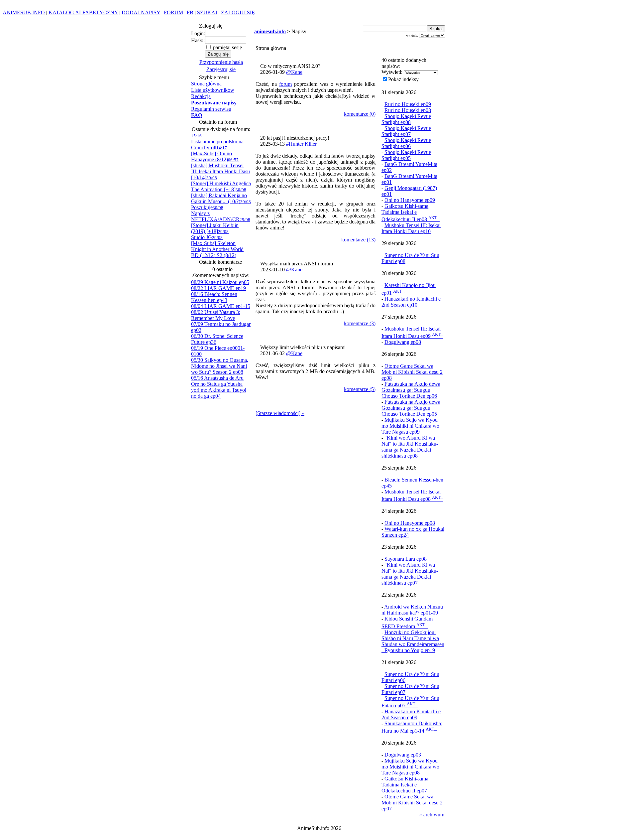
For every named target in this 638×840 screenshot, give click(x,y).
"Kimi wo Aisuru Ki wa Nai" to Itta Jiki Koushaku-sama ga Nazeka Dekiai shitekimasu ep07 (409, 574)
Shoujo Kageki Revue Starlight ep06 (406, 143)
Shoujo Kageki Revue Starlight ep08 (406, 119)
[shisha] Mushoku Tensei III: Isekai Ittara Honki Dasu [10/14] (220, 168)
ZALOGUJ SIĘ (238, 12)
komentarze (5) (359, 389)
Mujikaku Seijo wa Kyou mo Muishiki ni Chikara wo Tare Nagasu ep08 (410, 766)
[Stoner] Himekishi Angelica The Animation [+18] (221, 183)
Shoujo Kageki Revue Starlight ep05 (406, 155)
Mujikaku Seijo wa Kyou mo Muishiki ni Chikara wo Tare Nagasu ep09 (410, 426)
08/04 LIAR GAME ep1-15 (220, 306)
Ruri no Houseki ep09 (407, 104)
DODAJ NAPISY (141, 12)
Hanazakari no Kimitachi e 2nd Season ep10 (411, 302)
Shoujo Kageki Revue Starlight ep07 (406, 131)
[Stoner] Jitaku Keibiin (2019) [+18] (220, 225)
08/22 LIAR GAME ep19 (218, 288)
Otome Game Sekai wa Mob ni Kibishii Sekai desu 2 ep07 (412, 802)
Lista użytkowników (212, 90)
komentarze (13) (358, 239)
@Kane (294, 72)
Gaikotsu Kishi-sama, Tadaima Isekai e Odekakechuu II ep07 (405, 784)
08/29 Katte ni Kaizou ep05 (220, 282)
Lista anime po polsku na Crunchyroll (217, 141)
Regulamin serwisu (211, 109)
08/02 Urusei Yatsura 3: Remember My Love (215, 315)
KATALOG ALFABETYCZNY (83, 12)
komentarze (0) (359, 114)
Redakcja (201, 96)
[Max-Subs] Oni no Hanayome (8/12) (211, 153)
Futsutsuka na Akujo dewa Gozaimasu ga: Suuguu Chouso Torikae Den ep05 (410, 408)
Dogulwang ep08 (402, 342)
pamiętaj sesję (227, 47)
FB (190, 12)
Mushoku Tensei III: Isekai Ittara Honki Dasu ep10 (411, 228)
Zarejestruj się (221, 69)
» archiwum (431, 814)
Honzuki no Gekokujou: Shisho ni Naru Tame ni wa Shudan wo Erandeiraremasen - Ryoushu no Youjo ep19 (412, 641)
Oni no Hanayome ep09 (409, 200)
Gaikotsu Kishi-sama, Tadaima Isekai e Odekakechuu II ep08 (410, 212)
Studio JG (210, 234)
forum (285, 84)
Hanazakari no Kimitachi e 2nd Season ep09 (411, 714)
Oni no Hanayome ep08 (409, 523)
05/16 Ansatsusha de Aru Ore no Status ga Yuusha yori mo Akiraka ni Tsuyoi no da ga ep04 (218, 387)
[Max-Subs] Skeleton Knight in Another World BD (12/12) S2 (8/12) (217, 246)
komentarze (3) (359, 323)
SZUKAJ (207, 12)
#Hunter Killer (301, 144)
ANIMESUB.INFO (24, 12)
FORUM (173, 12)
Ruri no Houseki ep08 (407, 110)
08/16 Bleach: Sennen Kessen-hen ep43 (214, 297)
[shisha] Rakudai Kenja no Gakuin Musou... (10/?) (219, 195)
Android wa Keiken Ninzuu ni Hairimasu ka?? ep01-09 (412, 610)
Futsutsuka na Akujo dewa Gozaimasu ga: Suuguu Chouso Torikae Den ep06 (410, 390)
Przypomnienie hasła (221, 62)
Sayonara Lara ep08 (405, 559)
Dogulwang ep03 (402, 755)
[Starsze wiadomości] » (280, 413)
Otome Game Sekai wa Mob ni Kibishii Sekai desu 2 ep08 (412, 372)
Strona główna (206, 83)
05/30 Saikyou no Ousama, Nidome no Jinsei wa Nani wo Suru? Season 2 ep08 (219, 366)
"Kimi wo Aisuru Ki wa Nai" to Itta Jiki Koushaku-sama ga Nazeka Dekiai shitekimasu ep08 (409, 447)
